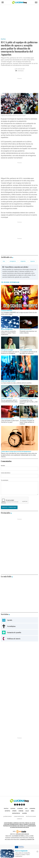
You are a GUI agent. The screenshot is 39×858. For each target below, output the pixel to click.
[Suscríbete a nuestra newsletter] (19, 272)
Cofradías (32, 808)
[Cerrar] (37, 851)
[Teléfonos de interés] (19, 638)
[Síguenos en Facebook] (15, 805)
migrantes (23, 261)
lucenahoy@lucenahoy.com (27, 839)
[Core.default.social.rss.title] (24, 805)
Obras (32, 811)
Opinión (14, 811)
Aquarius (32, 261)
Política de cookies (31, 816)
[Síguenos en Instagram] (19, 805)
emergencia (13, 261)
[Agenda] (19, 620)
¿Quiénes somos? (7, 816)
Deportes (7, 811)
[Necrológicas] (19, 626)
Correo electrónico (5, 473)
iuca (4, 261)
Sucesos (13, 808)
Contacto (19, 818)
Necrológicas (16, 813)
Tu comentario (4, 480)
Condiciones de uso (19, 816)
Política (3, 39)
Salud (27, 811)
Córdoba (21, 811)
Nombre (3, 465)
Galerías (24, 813)
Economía (20, 808)
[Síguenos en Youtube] (22, 805)
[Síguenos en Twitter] (17, 805)
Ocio (26, 808)
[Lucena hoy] (19, 802)
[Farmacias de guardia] (19, 632)
